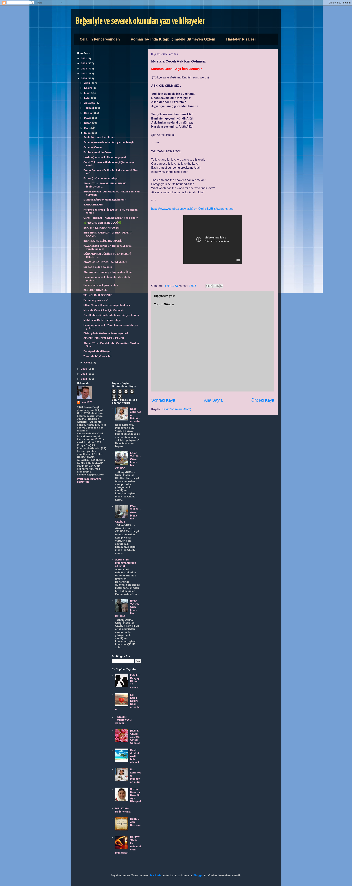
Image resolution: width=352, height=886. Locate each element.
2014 (84, 373)
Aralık (88, 82)
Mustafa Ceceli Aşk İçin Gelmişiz (103, 310)
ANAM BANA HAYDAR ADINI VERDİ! (105, 261)
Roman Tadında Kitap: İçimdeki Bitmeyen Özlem (173, 39)
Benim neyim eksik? (96, 300)
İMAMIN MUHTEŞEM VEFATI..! (123, 720)
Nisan (88, 122)
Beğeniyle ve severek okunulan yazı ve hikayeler (140, 21)
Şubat (88, 132)
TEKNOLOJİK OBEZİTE (97, 295)
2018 (84, 68)
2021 (84, 58)
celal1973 (86, 402)
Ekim (87, 92)
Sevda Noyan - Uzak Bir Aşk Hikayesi (135, 795)
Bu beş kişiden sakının (97, 266)
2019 (84, 63)
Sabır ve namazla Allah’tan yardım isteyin (109, 142)
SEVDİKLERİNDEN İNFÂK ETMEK (103, 338)
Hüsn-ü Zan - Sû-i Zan (135, 821)
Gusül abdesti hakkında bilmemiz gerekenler (111, 315)
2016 (84, 78)
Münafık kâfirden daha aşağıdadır (104, 199)
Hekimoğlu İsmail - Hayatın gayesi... (105, 157)
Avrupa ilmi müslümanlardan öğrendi (125, 562)
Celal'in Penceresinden (100, 39)
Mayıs (88, 117)
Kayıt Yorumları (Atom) (176, 409)
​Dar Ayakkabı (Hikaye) (97, 351)
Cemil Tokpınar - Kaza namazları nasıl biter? (110, 217)
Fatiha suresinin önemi (97, 152)
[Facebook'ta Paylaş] (218, 286)
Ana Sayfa (213, 400)
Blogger (198, 875)
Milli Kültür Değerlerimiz (123, 810)
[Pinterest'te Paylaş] (221, 286)
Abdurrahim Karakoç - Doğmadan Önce (107, 272)
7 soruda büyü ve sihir (97, 356)
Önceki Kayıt (262, 400)
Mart (87, 127)
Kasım (88, 87)
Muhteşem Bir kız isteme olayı (102, 320)
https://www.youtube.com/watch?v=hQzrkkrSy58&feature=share (192, 208)
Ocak (87, 362)
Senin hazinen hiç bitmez (99, 137)
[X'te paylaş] (214, 286)
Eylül (87, 97)
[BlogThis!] (211, 286)
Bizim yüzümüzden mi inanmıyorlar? (106, 333)
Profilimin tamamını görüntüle (89, 480)
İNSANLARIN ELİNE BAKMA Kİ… (103, 240)
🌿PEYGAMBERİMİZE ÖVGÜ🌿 (102, 222)
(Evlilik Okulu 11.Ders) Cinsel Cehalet (135, 736)
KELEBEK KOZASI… (96, 289)
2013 (84, 378)
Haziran (89, 112)
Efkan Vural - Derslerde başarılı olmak (106, 305)
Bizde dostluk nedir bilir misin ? (135, 756)
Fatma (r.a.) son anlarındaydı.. (102, 178)
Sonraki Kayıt (163, 400)
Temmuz (89, 107)
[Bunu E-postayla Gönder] (207, 286)
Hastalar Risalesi (241, 39)
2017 (84, 73)
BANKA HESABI (93, 204)
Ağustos (90, 102)
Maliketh (155, 875)
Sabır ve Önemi (92, 147)
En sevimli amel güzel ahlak (100, 285)
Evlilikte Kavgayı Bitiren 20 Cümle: (135, 681)
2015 (84, 368)
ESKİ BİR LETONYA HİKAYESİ (101, 227)
